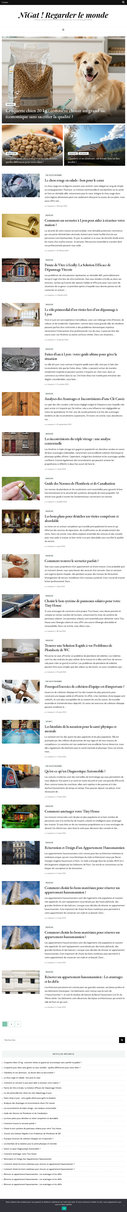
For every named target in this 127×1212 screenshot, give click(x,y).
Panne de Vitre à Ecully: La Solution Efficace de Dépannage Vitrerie (78, 267)
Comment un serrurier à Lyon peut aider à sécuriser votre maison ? (85, 222)
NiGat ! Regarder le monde (63, 15)
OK (64, 1208)
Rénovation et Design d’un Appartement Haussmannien (85, 847)
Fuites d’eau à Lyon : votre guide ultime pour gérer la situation (81, 356)
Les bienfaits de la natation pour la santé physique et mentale (81, 728)
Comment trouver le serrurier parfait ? (72, 560)
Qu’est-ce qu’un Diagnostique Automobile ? (75, 771)
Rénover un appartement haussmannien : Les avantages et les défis (84, 979)
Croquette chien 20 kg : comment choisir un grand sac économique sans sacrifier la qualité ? (56, 113)
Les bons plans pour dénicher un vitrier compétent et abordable (82, 518)
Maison (10, 104)
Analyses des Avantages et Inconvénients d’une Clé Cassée (85, 398)
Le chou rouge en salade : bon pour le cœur (74, 180)
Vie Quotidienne (54, 175)
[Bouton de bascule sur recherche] (123, 2)
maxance (50, 206)
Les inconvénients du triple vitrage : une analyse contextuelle (78, 441)
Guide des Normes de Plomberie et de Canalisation (80, 483)
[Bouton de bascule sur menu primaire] (63, 30)
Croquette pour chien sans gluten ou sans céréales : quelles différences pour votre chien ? (42, 1067)
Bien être (11, 153)
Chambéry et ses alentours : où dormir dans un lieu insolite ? (29, 1072)
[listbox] (63, 101)
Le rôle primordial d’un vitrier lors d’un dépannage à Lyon (81, 311)
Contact (5, 2)
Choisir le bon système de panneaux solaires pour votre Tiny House (82, 603)
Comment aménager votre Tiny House (72, 811)
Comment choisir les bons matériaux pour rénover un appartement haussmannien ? (82, 890)
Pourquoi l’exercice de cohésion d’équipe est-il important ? (84, 686)
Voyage (83, 153)
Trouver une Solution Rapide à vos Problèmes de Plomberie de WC (78, 647)
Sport (49, 721)
